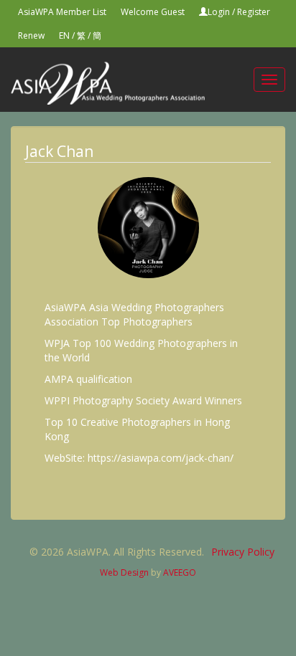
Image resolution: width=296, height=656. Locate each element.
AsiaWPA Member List (62, 12)
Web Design (124, 572)
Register (253, 12)
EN (64, 35)
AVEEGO (179, 572)
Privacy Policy (242, 551)
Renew (31, 35)
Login (219, 12)
